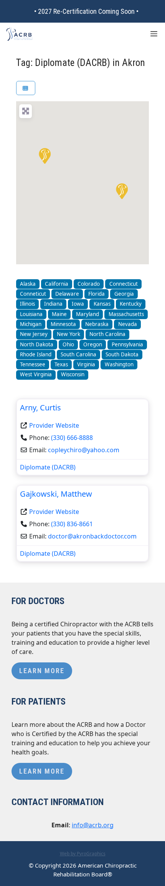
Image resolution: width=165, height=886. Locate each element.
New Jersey (34, 334)
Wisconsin (72, 374)
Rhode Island (35, 354)
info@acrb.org (93, 825)
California (56, 283)
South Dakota (122, 354)
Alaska (28, 283)
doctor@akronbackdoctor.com (92, 536)
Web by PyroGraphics (83, 853)
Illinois (27, 303)
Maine (59, 314)
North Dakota (36, 344)
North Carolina (107, 334)
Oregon (92, 344)
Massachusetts (126, 314)
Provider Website (54, 425)
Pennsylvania (127, 344)
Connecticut (123, 283)
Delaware (67, 293)
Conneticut (33, 293)
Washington (119, 364)
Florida (96, 293)
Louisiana (31, 314)
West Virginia (36, 374)
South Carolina (78, 354)
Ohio (68, 344)
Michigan (30, 324)
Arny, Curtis (40, 407)
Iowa (78, 303)
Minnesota (63, 324)
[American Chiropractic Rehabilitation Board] (19, 34)
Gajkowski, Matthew (56, 494)
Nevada (127, 324)
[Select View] (25, 88)
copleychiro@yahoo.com (83, 450)
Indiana (53, 303)
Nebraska (97, 324)
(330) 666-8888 (72, 437)
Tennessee (32, 364)
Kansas (102, 303)
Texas (61, 364)
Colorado (89, 283)
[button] (44, 155)
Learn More (41, 671)
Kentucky (131, 303)
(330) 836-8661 (72, 524)
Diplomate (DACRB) (48, 467)
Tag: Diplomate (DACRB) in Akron (80, 62)
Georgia (124, 293)
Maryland (87, 314)
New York (68, 334)
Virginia (86, 364)
